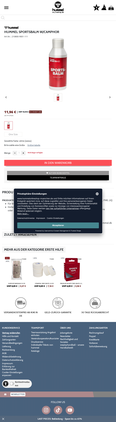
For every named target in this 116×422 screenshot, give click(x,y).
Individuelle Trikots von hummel (42, 346)
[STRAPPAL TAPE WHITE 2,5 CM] (44, 273)
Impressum (7, 363)
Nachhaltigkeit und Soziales (69, 340)
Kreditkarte (94, 339)
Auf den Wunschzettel (59, 173)
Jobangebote (66, 332)
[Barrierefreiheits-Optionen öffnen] (5, 383)
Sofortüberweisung (98, 346)
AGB (4, 353)
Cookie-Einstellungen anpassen (12, 374)
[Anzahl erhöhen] (23, 153)
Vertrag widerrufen (11, 332)
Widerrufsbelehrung (11, 356)
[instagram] (46, 410)
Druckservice (37, 342)
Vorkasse (93, 343)
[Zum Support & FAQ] (96, 7)
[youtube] (70, 410)
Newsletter (65, 336)
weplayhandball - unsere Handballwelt (72, 346)
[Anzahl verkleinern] (15, 153)
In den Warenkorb (58, 163)
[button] (6, 7)
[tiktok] (58, 410)
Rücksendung (8, 349)
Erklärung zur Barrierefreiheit (9, 368)
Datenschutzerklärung (12, 360)
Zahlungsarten (9, 339)
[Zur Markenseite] (11, 28)
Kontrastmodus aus (22, 384)
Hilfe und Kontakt (10, 336)
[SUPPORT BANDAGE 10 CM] (17, 273)
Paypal (92, 336)
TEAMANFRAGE (58, 177)
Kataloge (35, 351)
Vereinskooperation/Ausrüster (45, 338)
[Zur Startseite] (58, 7)
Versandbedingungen (12, 343)
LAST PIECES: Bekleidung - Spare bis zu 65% (60, 418)
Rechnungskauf (96, 332)
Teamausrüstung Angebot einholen (43, 334)
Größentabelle (33, 145)
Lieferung (6, 346)
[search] (58, 18)
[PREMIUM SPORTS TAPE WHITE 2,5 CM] (72, 273)
